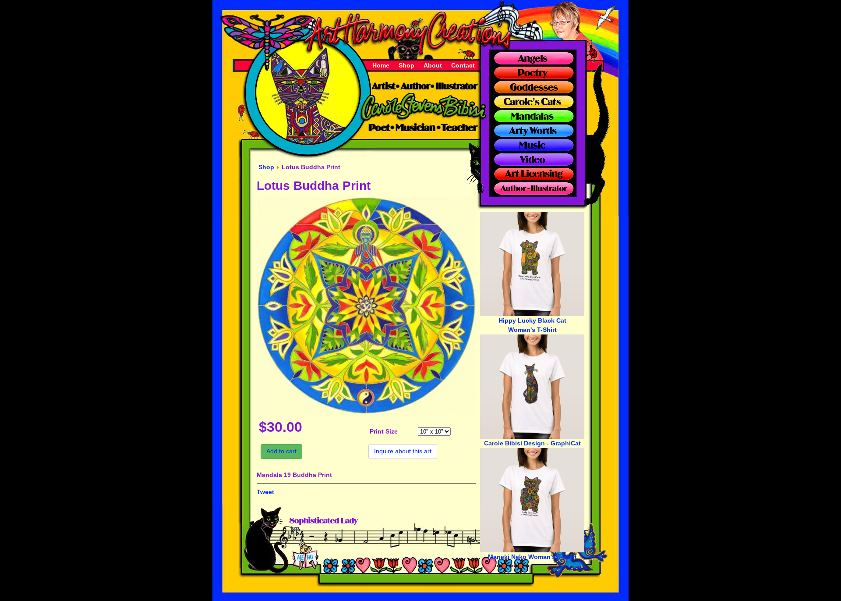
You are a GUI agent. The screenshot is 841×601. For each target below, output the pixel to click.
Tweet (265, 491)
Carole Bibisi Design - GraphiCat (532, 443)
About (433, 65)
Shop (406, 65)
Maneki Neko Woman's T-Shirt (532, 556)
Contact (463, 65)
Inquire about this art (402, 451)
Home (380, 65)
